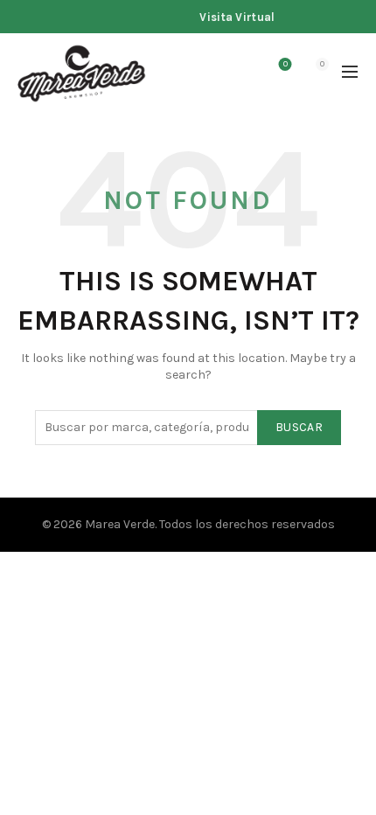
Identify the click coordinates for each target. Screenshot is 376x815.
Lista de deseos (285, 64)
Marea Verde (120, 524)
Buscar (299, 427)
